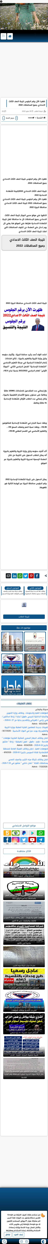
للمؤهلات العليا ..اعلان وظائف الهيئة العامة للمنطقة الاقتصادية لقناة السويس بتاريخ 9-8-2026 (25, 750)
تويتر (25, 575)
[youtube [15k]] (32, 839)
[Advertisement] (24, 71)
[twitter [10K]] (24, 839)
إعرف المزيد (18, 1234)
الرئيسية (40, 117)
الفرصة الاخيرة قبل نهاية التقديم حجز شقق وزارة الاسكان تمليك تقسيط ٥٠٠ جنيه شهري (24, 1031)
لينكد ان (14, 575)
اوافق (7, 1234)
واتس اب (20, 575)
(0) (3, 111)
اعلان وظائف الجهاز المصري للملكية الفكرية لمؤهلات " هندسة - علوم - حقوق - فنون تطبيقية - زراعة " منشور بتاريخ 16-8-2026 (25, 741)
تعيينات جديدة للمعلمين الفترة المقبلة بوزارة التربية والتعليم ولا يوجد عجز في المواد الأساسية (26, 729)
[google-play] (32, 833)
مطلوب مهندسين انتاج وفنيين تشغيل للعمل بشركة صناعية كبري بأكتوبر (24, 941)
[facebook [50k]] (7, 839)
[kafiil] (16, 833)
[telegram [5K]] (41, 839)
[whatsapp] (41, 833)
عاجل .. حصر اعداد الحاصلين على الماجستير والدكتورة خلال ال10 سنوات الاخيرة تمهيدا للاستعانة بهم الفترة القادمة (24, 1074)
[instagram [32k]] (16, 839)
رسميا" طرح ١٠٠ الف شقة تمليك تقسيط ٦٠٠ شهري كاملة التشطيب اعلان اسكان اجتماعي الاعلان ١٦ (24, 986)
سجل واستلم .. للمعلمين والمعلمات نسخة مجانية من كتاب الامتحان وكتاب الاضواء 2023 (24, 874)
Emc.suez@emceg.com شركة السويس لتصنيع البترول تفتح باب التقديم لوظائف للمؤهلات (24, 1009)
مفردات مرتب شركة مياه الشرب (24, 965)
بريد (8, 575)
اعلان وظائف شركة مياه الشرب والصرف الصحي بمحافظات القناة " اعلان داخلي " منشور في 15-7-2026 (25, 761)
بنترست (31, 575)
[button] (1, 1)
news (30, 117)
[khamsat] (7, 833)
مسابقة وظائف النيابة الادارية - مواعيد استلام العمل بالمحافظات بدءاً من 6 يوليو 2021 (24, 897)
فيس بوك (36, 575)
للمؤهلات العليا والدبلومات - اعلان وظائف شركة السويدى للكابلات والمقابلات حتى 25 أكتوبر (24, 919)
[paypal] (24, 833)
